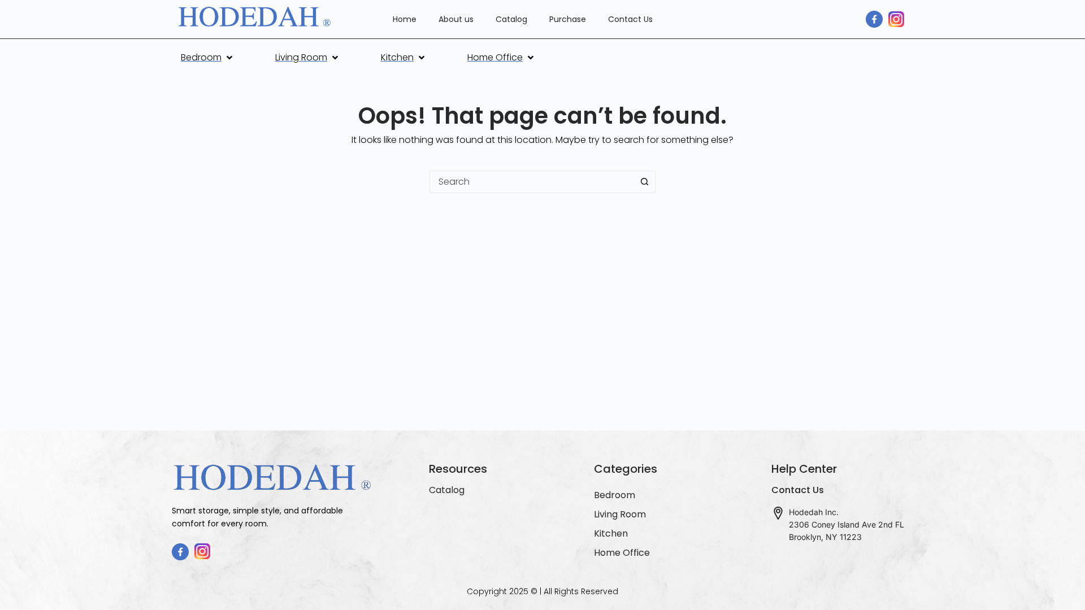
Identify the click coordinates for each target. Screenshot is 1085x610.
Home (404, 19)
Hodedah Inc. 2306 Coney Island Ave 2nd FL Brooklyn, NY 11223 (846, 524)
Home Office (622, 552)
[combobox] (531, 182)
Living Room (620, 514)
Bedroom (614, 495)
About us (456, 19)
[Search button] (644, 182)
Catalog (511, 19)
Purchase (567, 19)
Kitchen (611, 533)
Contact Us (630, 19)
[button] (208, 57)
